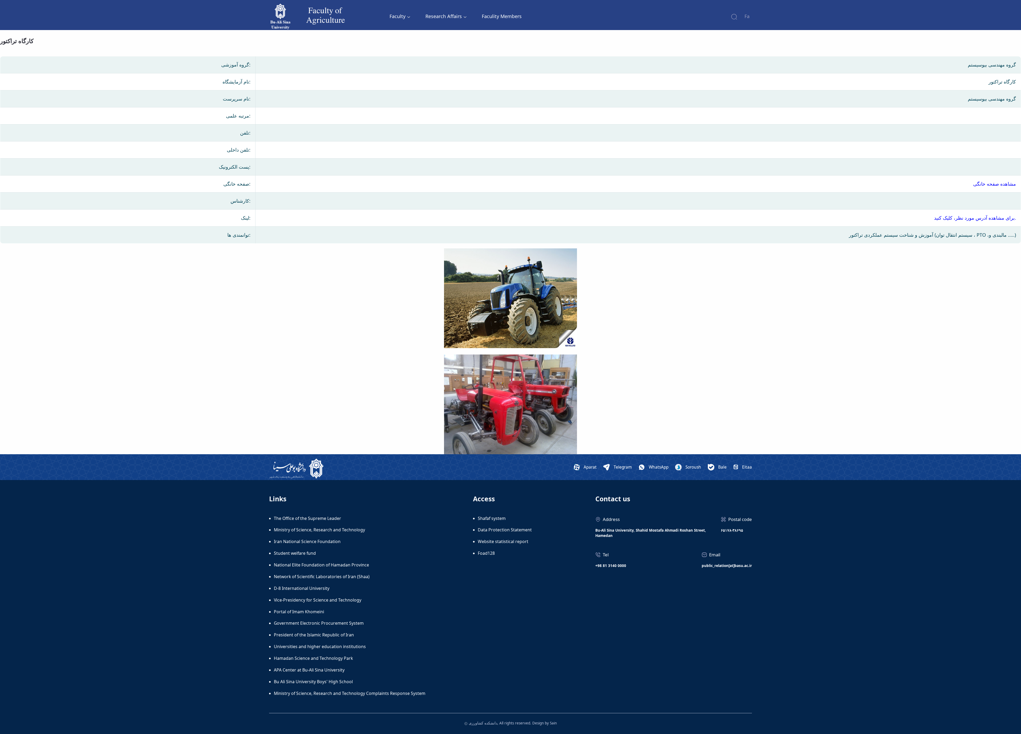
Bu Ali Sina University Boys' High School (313, 682)
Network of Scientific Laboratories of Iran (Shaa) (322, 576)
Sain (553, 723)
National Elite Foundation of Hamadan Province (321, 565)
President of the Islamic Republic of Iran (314, 635)
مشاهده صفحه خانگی (994, 184)
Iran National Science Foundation (307, 541)
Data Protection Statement (505, 530)
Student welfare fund (295, 553)
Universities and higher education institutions (320, 646)
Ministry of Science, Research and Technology (319, 530)
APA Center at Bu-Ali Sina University (309, 670)
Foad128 (486, 553)
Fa (747, 16)
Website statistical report (503, 541)
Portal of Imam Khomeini (299, 612)
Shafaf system (492, 518)
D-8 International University (301, 588)
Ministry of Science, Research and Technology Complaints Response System (349, 693)
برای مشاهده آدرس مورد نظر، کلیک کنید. (975, 218)
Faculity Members (502, 16)
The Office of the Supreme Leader (307, 518)
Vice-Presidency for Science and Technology (317, 600)
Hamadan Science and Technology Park (313, 658)
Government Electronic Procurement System (319, 623)
